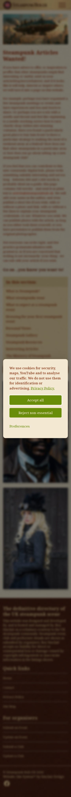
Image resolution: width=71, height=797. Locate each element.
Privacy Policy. (43, 388)
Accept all (35, 400)
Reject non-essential (36, 412)
